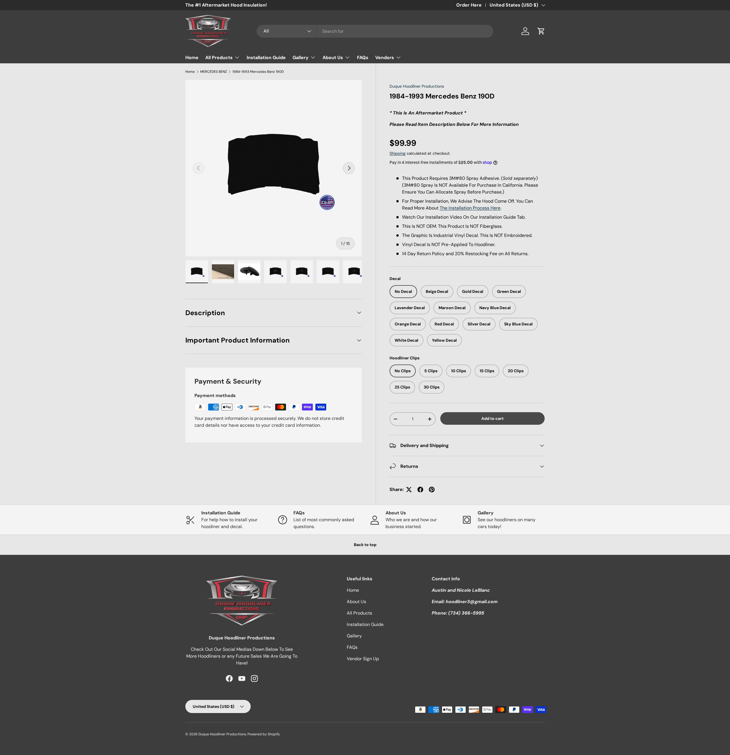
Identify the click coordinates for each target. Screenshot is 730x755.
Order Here (469, 5)
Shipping (397, 153)
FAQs (362, 58)
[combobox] (375, 31)
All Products (219, 58)
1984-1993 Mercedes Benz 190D (258, 71)
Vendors (384, 58)
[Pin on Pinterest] (431, 489)
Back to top (365, 544)
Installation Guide (266, 58)
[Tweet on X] (409, 489)
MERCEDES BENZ (213, 71)
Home (191, 58)
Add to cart (492, 418)
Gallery (301, 58)
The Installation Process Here (470, 208)
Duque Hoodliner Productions (417, 86)
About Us (333, 58)
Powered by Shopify (264, 734)
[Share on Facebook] (420, 489)
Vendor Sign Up (363, 659)
